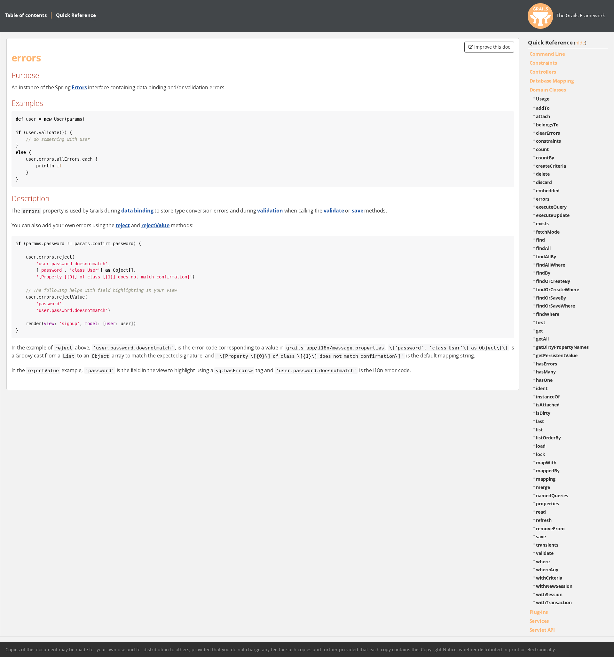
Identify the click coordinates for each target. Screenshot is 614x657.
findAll (543, 248)
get (539, 331)
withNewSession (554, 586)
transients (547, 545)
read (541, 512)
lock (540, 454)
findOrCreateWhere (557, 289)
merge (543, 487)
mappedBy (548, 471)
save (357, 210)
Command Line (547, 54)
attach (543, 116)
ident (541, 388)
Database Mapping (552, 80)
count (542, 149)
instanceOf (548, 397)
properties (547, 504)
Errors (79, 87)
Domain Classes (548, 89)
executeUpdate (553, 215)
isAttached (548, 405)
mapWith (546, 463)
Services (539, 621)
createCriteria (551, 166)
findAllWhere (550, 265)
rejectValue (155, 225)
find (540, 240)
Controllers (543, 71)
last (540, 421)
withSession (549, 594)
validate (334, 210)
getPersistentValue (557, 355)
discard (544, 182)
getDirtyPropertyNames (562, 347)
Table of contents (26, 15)
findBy (543, 273)
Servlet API (542, 630)
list (539, 430)
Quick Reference (76, 15)
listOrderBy (548, 438)
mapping (545, 479)
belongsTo (547, 125)
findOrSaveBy (551, 298)
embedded (548, 191)
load (541, 446)
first (540, 322)
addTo (543, 108)
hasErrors (546, 364)
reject (123, 225)
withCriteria (549, 578)
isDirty (543, 413)
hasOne (544, 380)
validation (270, 210)
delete (543, 174)
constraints (548, 141)
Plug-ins (539, 612)
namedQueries (552, 496)
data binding (137, 210)
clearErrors (548, 133)
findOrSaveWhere (555, 306)
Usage (542, 99)
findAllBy (546, 256)
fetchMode (548, 232)
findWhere (547, 314)
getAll (542, 339)
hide (580, 42)
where (543, 561)
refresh (544, 520)
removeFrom (550, 528)
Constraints (543, 63)
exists (542, 223)
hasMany (546, 372)
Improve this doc (491, 47)
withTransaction (554, 602)
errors (542, 199)
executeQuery (551, 207)
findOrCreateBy (553, 281)
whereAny (547, 569)
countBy (545, 158)
